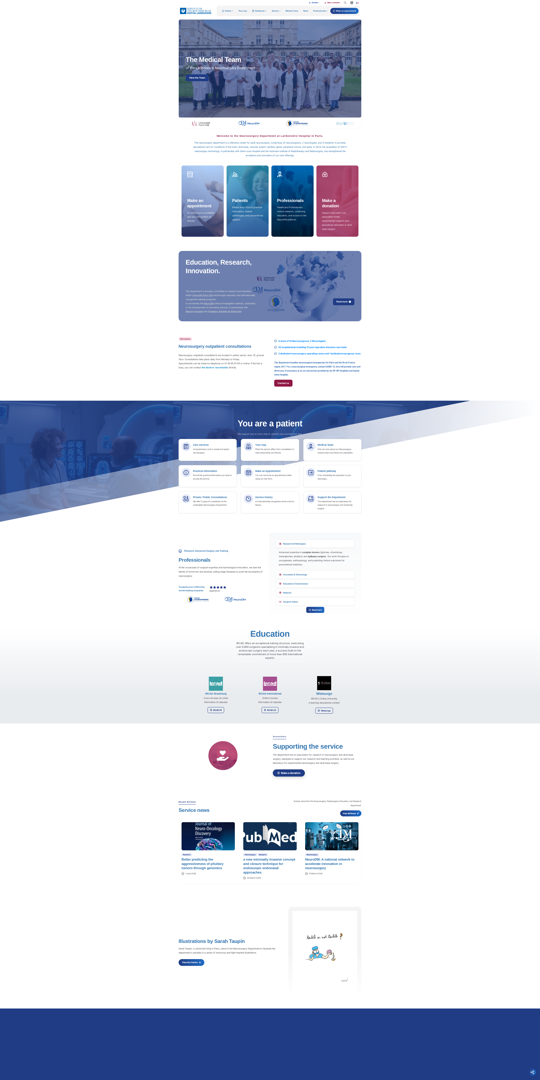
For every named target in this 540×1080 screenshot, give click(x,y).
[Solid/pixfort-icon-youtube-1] (335, 1067)
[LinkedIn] (351, 3)
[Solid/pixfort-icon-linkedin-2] (329, 1067)
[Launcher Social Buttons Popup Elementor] (532, 1072)
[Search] (345, 3)
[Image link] (290, 1018)
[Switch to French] (357, 3)
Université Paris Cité (202, 295)
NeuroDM (209, 303)
